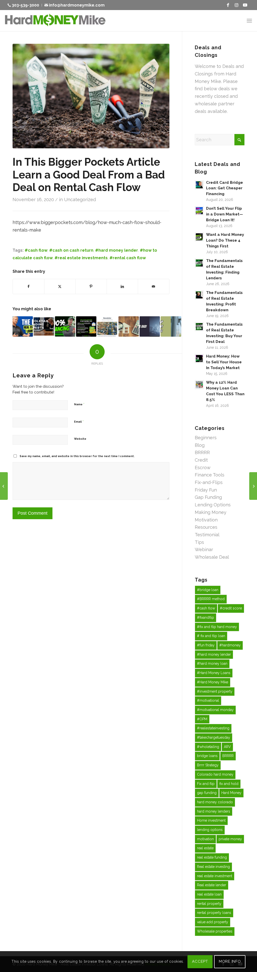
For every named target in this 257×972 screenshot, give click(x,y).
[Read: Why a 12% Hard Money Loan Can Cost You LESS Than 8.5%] (199, 384)
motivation (205, 839)
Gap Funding (208, 497)
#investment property (214, 691)
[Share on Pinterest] (91, 286)
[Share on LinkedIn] (122, 286)
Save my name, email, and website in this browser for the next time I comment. (77, 456)
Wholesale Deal (212, 557)
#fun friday (206, 645)
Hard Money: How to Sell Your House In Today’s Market (224, 362)
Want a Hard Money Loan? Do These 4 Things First (225, 240)
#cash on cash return (71, 250)
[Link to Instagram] (236, 5)
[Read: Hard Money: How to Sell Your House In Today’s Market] (199, 358)
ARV (227, 747)
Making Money (210, 512)
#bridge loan (207, 590)
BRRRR (202, 452)
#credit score (231, 608)
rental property (209, 904)
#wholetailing (208, 747)
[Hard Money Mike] (55, 20)
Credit (201, 460)
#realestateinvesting (213, 728)
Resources (206, 527)
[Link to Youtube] (245, 5)
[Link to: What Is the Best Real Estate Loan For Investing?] (23, 326)
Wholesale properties (214, 931)
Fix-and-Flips (209, 482)
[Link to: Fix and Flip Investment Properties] (171, 326)
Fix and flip (206, 784)
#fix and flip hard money (217, 627)
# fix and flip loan (211, 636)
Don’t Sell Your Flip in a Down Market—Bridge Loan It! (224, 214)
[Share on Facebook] (28, 286)
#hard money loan (212, 663)
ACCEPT (200, 961)
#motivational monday (215, 710)
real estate (205, 848)
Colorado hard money (215, 774)
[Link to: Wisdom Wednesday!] (86, 326)
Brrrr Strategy (208, 765)
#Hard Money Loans (213, 673)
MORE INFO (230, 961)
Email (79, 421)
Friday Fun (206, 490)
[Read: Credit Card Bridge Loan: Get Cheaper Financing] (199, 184)
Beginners (206, 437)
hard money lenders (213, 811)
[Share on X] (60, 286)
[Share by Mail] (153, 286)
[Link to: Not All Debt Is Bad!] (150, 326)
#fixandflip (205, 617)
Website (80, 438)
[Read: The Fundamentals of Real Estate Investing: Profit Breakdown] (199, 294)
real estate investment (214, 876)
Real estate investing (213, 867)
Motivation (206, 519)
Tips (199, 542)
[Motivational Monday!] (4, 486)
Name (79, 404)
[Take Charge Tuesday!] (253, 486)
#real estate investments (81, 257)
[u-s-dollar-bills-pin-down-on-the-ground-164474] (91, 96)
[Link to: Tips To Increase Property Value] (128, 326)
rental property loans (214, 913)
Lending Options (213, 504)
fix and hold (228, 784)
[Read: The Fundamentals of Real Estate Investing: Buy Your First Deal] (199, 326)
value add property (212, 922)
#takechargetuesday (213, 737)
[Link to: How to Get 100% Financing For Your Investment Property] (65, 326)
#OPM (202, 719)
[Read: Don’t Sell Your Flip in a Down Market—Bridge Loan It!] (199, 210)
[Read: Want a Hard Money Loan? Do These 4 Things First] (199, 236)
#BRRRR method (211, 599)
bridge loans (207, 756)
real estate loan (209, 894)
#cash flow (36, 250)
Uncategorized (80, 199)
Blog (200, 445)
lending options (210, 830)
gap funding (207, 793)
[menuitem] (25, 5)
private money (230, 839)
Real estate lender (211, 885)
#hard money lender (116, 250)
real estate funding (212, 857)
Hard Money (231, 793)
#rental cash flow (127, 257)
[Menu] (249, 20)
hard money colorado (215, 802)
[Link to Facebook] (228, 5)
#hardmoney (230, 645)
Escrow (203, 467)
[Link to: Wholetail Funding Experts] (44, 326)
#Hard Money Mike (212, 682)
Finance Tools (209, 474)
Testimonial (207, 534)
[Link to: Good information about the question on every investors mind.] (107, 326)
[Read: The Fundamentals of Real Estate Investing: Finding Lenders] (199, 263)
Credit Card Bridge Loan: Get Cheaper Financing (224, 188)
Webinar (204, 549)
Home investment (211, 820)
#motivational (208, 700)
